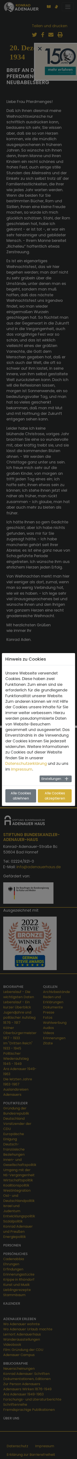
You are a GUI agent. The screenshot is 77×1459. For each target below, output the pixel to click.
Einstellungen (51, 779)
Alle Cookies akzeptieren (55, 796)
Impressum (21, 769)
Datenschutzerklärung (26, 763)
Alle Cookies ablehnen (21, 796)
